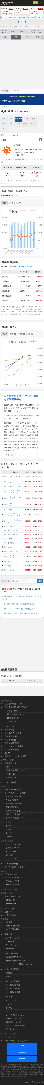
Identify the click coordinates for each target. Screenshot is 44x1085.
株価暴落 (8, 922)
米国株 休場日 (11, 904)
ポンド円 (9, 833)
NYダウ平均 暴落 (12, 929)
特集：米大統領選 (12, 981)
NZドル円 (9, 855)
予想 (26, 37)
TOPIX (7, 753)
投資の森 (7, 3)
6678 (5, 534)
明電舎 (10, 539)
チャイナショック (12, 945)
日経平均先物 (10, 740)
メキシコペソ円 (12, 859)
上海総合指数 (10, 915)
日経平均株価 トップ (13, 704)
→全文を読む (9, 455)
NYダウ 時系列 (11, 889)
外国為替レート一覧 (13, 790)
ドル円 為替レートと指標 (15, 793)
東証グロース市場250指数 (15, 756)
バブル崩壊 (10, 941)
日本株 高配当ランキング (15, 957)
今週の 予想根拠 (12, 807)
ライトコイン (11, 1011)
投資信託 (9, 976)
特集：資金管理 (11, 969)
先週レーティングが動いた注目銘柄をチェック (21, 609)
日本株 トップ (10, 763)
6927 (5, 492)
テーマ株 (40, 17)
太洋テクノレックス (14, 486)
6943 (5, 476)
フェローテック (13, 551)
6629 (5, 515)
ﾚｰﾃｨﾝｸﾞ (26, 118)
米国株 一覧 (10, 900)
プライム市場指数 (12, 743)
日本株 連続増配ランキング (16, 770)
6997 (5, 530)
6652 (5, 570)
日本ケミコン (12, 530)
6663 (5, 486)
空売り (4, 128)
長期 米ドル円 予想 (13, 811)
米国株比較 (31, 17)
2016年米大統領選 (13, 992)
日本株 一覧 (10, 774)
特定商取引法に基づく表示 (16, 1041)
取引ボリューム (12, 1029)
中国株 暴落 (10, 948)
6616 (5, 521)
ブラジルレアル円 (12, 848)
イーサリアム (11, 1008)
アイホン (11, 566)
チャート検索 (10, 782)
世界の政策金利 (11, 864)
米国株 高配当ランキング (15, 961)
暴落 (37, 37)
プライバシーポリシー (14, 1037)
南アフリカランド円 (13, 844)
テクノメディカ (13, 534)
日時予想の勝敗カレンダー (16, 714)
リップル (9, 1004)
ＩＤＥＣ (11, 570)
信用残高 (26, 123)
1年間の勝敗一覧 (12, 718)
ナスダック (9, 908)
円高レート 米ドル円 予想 (15, 814)
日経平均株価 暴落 (13, 926)
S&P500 (8, 912)
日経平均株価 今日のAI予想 (16, 707)
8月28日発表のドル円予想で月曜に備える (19, 604)
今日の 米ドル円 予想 (14, 796)
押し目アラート (40, 31)
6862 (5, 481)
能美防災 (11, 509)
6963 (5, 562)
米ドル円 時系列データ (14, 818)
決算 (16, 37)
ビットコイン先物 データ (15, 1025)
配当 (5, 37)
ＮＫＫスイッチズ (14, 476)
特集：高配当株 (11, 953)
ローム (10, 562)
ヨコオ (10, 547)
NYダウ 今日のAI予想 (13, 877)
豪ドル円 (9, 826)
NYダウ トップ (11, 874)
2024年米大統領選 (13, 985)
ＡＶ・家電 (31, 96)
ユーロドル (10, 836)
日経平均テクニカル (13, 733)
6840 (5, 556)
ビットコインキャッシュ (15, 1015)
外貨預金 (9, 973)
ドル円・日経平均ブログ (15, 867)
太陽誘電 (11, 526)
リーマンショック (12, 938)
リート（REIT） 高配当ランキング (19, 964)
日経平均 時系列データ (14, 736)
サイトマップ (10, 1034)
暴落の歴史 (9, 934)
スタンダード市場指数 (14, 746)
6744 (5, 509)
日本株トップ (4, 31)
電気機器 (22, 96)
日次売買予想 (11, 721)
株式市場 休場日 (12, 777)
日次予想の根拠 (12, 711)
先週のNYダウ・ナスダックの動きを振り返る (20, 614)
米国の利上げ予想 (12, 885)
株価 (3, 118)
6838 (5, 504)
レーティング (12, 17)
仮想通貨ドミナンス (13, 1022)
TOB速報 (32, 31)
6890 (5, 551)
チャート (33, 123)
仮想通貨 (8, 997)
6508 (5, 539)
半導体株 (22, 21)
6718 (5, 566)
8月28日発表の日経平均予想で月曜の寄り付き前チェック (21, 597)
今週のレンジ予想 (12, 881)
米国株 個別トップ (12, 896)
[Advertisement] (22, 64)
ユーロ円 (9, 829)
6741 (5, 543)
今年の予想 (9, 730)
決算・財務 (18, 118)
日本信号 (11, 543)
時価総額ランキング (13, 1018)
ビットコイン (11, 1001)
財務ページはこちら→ (9, 135)
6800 (5, 547)
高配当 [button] (21, 31)
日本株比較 (22, 17)
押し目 (35, 2)
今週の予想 (9, 726)
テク (11, 123)
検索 (40, 581)
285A (5, 498)
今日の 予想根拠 (12, 800)
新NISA (12, 31)
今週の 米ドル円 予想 (14, 804)
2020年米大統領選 (13, 988)
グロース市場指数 (12, 750)
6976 (5, 526)
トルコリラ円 (11, 852)
